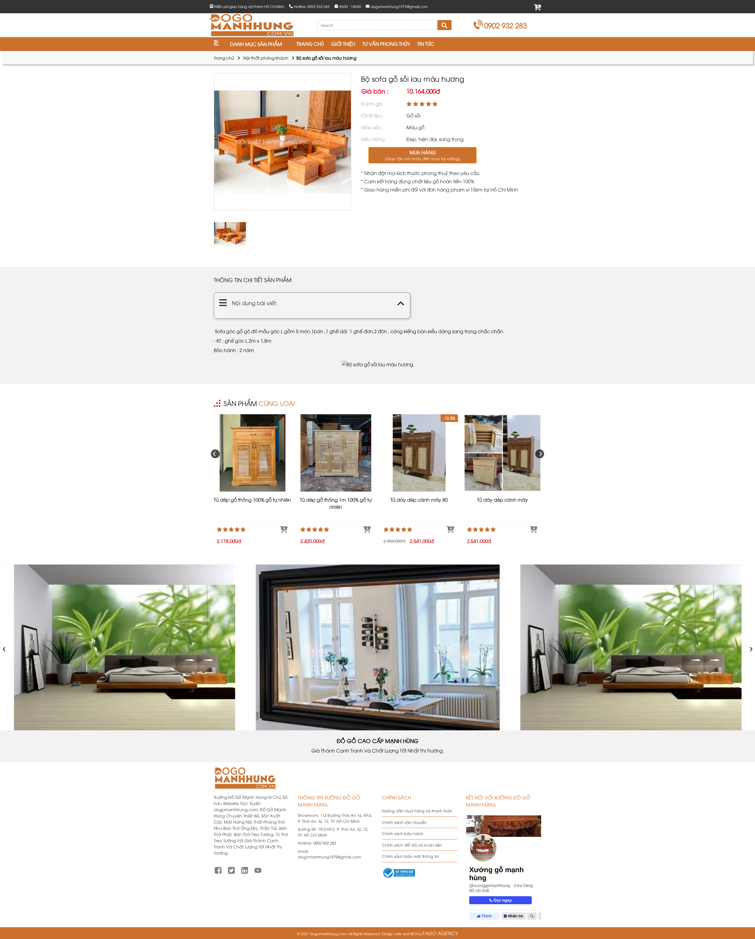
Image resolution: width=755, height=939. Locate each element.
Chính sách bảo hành (402, 833)
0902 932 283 (505, 25)
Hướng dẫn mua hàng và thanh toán (417, 810)
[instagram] (244, 870)
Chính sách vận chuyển (404, 822)
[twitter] (231, 870)
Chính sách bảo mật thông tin (410, 856)
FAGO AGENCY (440, 933)
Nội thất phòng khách (265, 57)
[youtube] (258, 870)
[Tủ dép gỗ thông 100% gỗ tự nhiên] (252, 453)
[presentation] (215, 453)
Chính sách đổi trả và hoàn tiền (412, 845)
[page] (218, 870)
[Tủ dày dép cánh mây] (502, 453)
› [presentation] (751, 647)
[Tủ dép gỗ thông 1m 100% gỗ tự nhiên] (336, 453)
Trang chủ (224, 57)
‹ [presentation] (4, 647)
